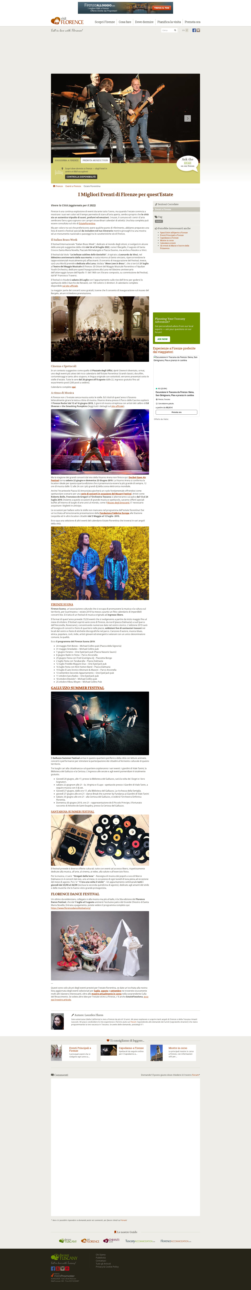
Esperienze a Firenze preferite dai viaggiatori (174, 350)
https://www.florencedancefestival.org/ (71, 908)
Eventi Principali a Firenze (172, 235)
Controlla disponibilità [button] (81, 176)
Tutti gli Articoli (103, 1263)
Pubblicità (101, 1257)
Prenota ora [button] (192, 22)
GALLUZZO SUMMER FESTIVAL (77, 688)
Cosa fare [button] (125, 22)
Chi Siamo (101, 1254)
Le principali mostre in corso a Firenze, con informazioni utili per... (81, 1054)
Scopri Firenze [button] (105, 22)
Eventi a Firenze (73, 186)
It (187, 30)
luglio (97, 990)
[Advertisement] (125, 54)
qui (74, 387)
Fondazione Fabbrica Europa (114, 513)
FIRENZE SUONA (62, 604)
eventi (159, 221)
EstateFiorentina (87, 223)
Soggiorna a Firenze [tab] (67, 160)
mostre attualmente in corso (107, 993)
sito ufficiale (117, 406)
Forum (133, 1022)
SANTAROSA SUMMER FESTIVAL (72, 811)
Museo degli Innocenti (118, 502)
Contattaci (101, 1260)
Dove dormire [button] (144, 22)
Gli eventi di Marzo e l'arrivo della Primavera (181, 1050)
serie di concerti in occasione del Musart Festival (106, 493)
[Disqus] (125, 1113)
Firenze (59, 186)
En (183, 30)
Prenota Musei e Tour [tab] (95, 160)
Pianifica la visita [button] (169, 22)
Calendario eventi (168, 243)
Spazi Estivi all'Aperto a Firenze (174, 232)
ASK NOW (162, 339)
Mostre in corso (167, 240)
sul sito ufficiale (70, 285)
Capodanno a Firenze (169, 238)
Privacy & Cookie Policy (107, 1266)
